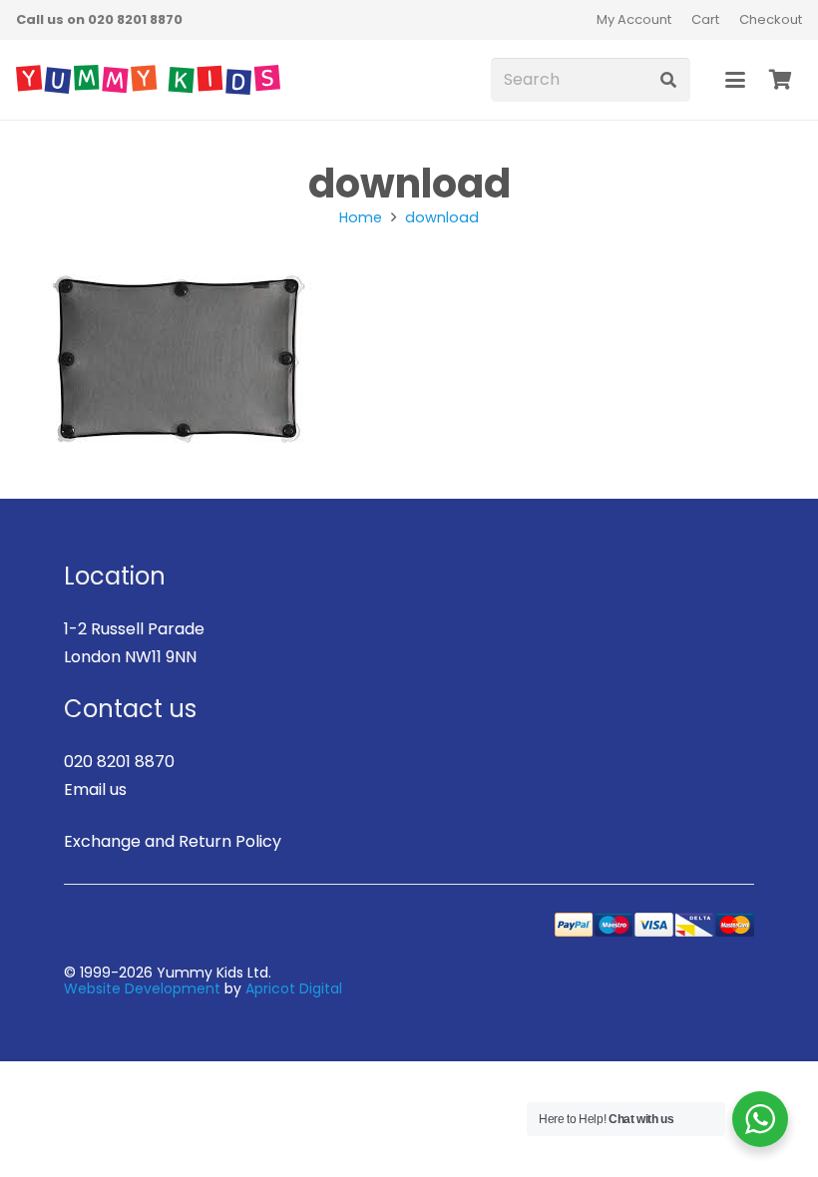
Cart (705, 19)
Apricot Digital (293, 988)
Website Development (142, 988)
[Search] (667, 80)
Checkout (770, 19)
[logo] (148, 80)
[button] (735, 80)
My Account (634, 19)
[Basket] (780, 80)
